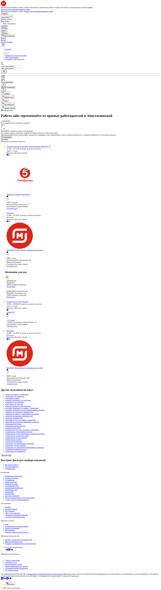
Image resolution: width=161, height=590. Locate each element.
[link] (4, 33)
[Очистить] (4, 71)
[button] (3, 38)
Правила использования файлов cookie (38, 11)
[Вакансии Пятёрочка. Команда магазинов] (83, 175)
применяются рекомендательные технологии (44, 574)
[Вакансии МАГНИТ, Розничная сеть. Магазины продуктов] (83, 236)
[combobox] (11, 66)
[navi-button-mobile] (3, 45)
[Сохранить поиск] (3, 77)
